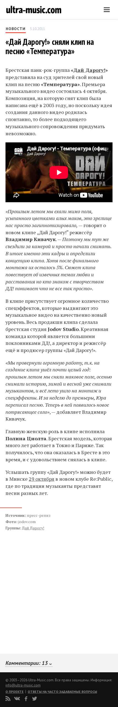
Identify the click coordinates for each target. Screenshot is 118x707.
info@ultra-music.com (23, 685)
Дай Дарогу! (89, 70)
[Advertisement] (38, 586)
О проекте (14, 692)
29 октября (41, 479)
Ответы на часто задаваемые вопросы (62, 692)
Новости (16, 28)
